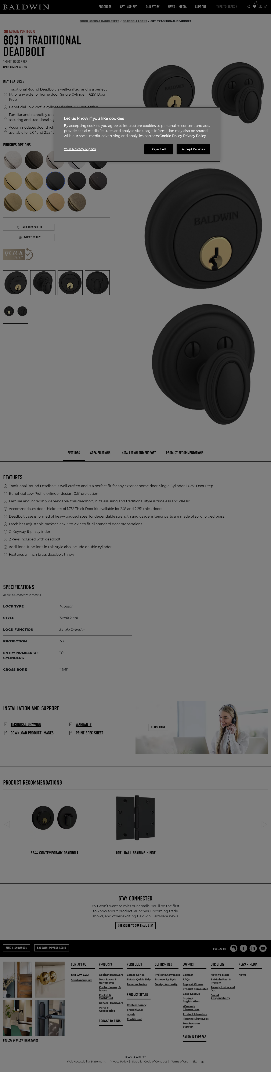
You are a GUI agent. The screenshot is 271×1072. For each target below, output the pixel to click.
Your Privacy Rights (80, 149)
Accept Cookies (193, 149)
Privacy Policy (194, 136)
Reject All (159, 149)
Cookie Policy (170, 136)
